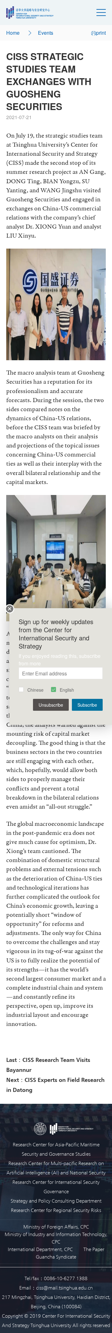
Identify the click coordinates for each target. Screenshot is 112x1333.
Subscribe (87, 705)
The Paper (93, 1249)
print (101, 32)
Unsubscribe (51, 705)
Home (13, 32)
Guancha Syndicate (56, 1256)
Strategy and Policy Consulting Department (56, 1200)
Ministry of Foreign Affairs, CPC (56, 1226)
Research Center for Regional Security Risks (56, 1210)
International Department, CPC (40, 1249)
